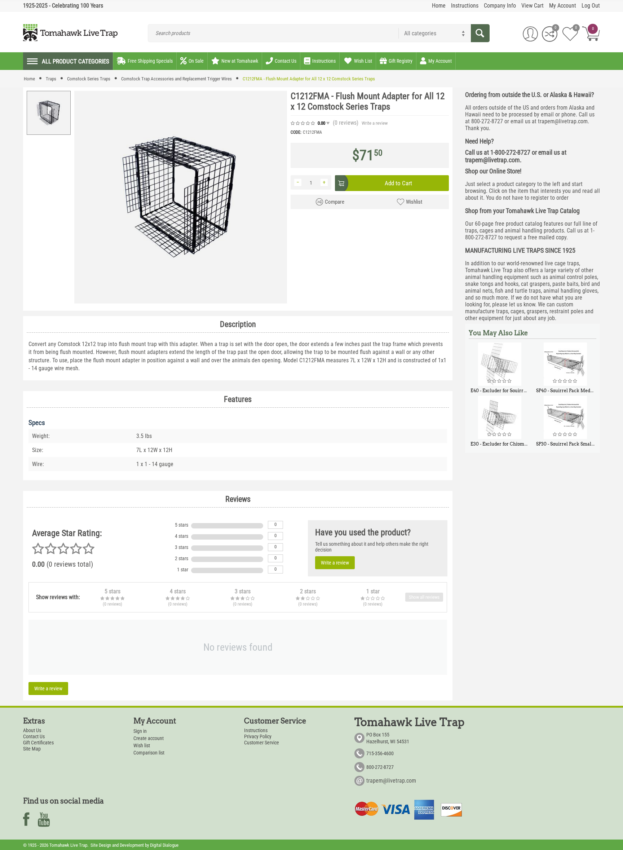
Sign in (140, 731)
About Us (32, 730)
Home (29, 78)
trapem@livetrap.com (391, 780)
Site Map (32, 749)
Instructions (256, 730)
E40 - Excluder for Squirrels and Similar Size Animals (527, 390)
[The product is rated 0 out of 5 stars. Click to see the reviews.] (303, 123)
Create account (148, 738)
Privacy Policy (257, 736)
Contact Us (34, 736)
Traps (51, 78)
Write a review (375, 123)
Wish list (141, 745)
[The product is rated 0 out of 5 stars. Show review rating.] (499, 381)
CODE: (296, 132)
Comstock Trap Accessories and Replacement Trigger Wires (176, 78)
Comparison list (148, 753)
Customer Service (261, 742)
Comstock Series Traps (88, 78)
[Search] (480, 33)
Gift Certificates (38, 742)
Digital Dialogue (164, 845)
